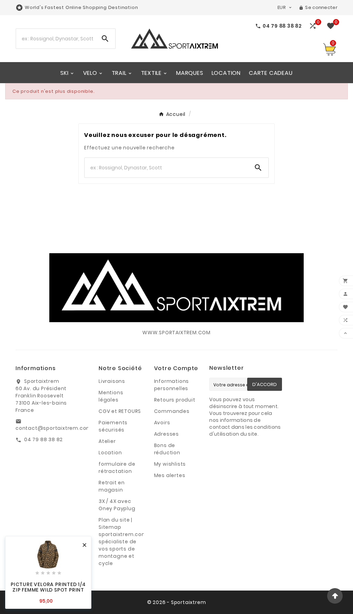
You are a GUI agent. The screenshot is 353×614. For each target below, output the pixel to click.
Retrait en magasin (112, 486)
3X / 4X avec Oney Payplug (117, 505)
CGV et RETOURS (120, 411)
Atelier (107, 441)
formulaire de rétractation (117, 467)
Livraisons (112, 381)
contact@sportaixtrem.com (54, 428)
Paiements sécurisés (113, 426)
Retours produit (174, 399)
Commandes (172, 411)
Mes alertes (169, 475)
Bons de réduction (167, 449)
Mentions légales (111, 396)
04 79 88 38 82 (43, 439)
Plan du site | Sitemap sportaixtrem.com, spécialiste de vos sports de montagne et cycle (124, 541)
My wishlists (170, 463)
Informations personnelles (171, 385)
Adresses (166, 433)
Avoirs (162, 422)
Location (110, 452)
